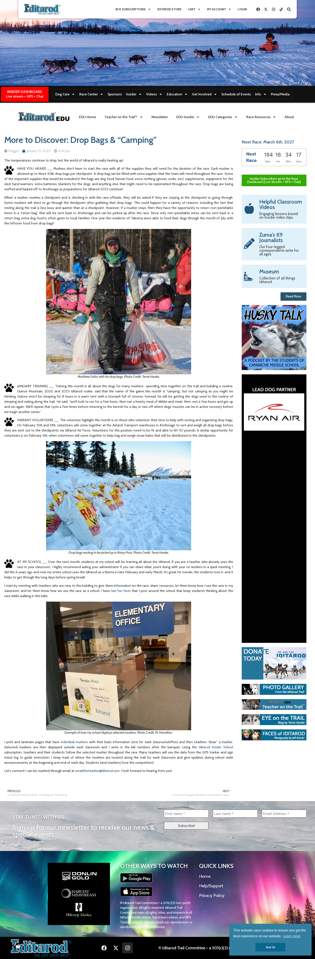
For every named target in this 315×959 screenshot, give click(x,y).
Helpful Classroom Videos (280, 204)
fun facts (124, 591)
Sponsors (115, 94)
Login (242, 9)
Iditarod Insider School (216, 747)
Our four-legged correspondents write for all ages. (279, 250)
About (289, 117)
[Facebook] (258, 9)
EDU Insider (185, 117)
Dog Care (62, 94)
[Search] (288, 9)
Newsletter (160, 117)
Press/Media (280, 94)
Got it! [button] (270, 947)
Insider (131, 94)
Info (258, 94)
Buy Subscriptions (131, 9)
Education (174, 94)
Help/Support (211, 885)
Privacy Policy (211, 895)
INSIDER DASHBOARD (24, 92)
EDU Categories (220, 117)
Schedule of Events (236, 94)
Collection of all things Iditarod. (277, 280)
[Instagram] (273, 9)
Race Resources (258, 117)
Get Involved (202, 94)
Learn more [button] (291, 936)
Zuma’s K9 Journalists (271, 237)
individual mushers (74, 742)
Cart (191, 9)
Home (204, 876)
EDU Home (87, 117)
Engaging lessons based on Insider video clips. (278, 216)
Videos (151, 94)
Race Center (88, 94)
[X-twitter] (265, 9)
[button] (248, 408)
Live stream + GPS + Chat (24, 96)
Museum (269, 271)
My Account (216, 9)
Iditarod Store (169, 9)
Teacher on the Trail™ (121, 117)
